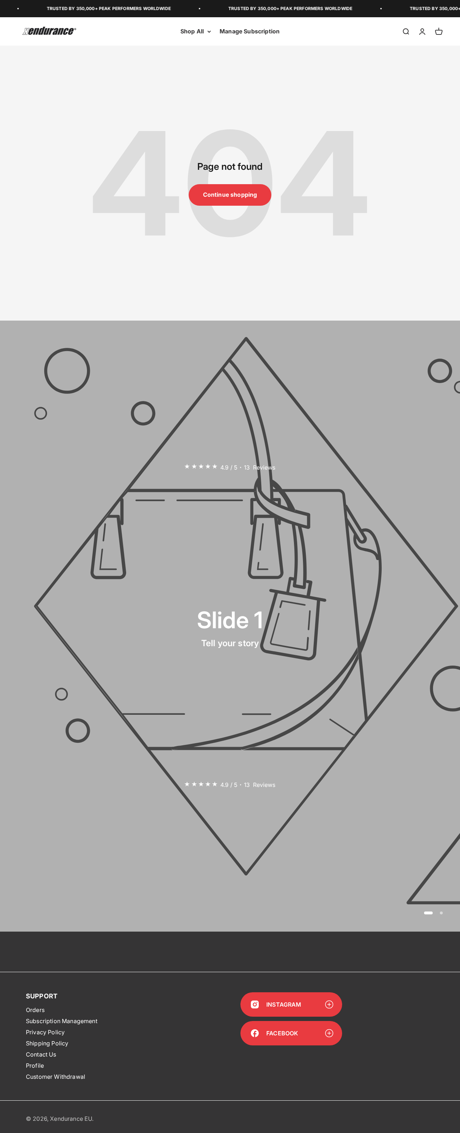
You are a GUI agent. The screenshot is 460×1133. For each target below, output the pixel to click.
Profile (35, 1065)
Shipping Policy (47, 1043)
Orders (35, 1009)
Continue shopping (230, 194)
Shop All (192, 31)
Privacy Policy (45, 1032)
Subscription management (61, 1021)
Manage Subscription (250, 31)
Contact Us (41, 1054)
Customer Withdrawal (55, 1076)
